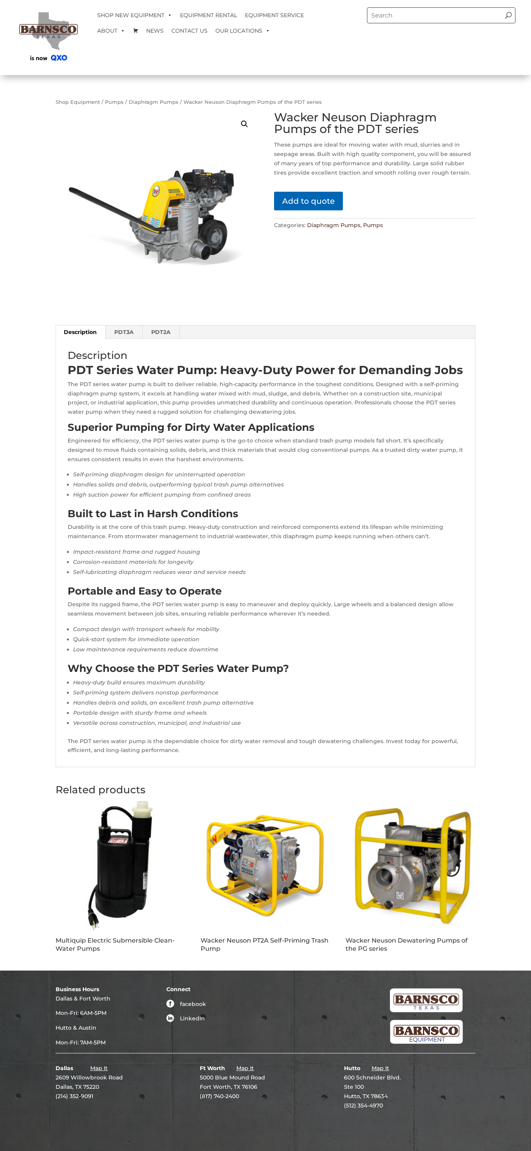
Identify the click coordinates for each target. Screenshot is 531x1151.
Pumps (114, 102)
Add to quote (308, 201)
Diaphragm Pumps (153, 102)
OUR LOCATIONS (238, 30)
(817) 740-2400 (219, 1096)
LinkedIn (192, 1018)
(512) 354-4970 (363, 1105)
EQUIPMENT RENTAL (208, 15)
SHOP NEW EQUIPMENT (130, 15)
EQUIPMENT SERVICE (274, 15)
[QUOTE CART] (135, 30)
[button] (245, 124)
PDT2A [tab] (161, 332)
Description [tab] (80, 332)
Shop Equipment (78, 102)
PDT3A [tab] (124, 332)
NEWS (155, 30)
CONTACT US (189, 30)
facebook (193, 1004)
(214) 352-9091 (74, 1096)
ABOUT (107, 30)
